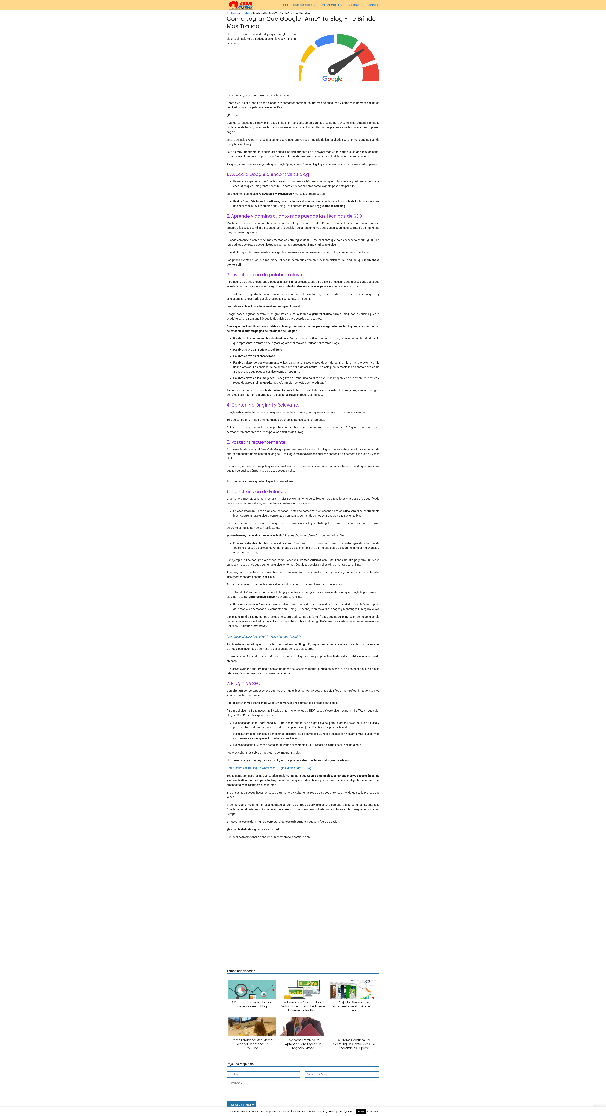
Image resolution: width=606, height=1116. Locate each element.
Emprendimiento (330, 4)
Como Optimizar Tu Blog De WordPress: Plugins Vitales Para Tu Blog (269, 768)
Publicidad (353, 4)
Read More (372, 1111)
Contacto (373, 4)
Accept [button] (361, 1111)
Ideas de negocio (302, 4)
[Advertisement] (303, 108)
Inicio (285, 4)
